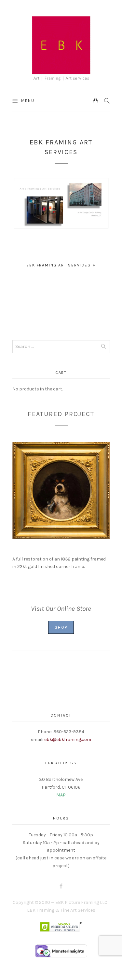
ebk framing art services (58, 265)
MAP (61, 795)
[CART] (96, 100)
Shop (61, 627)
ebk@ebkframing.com (67, 739)
